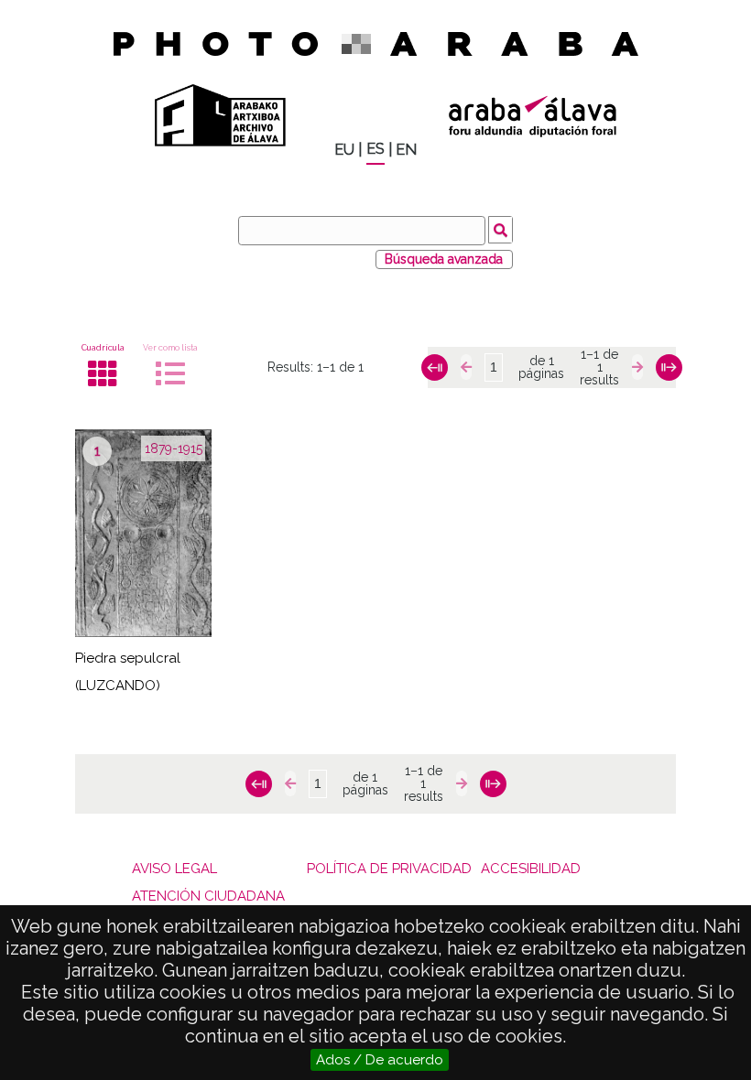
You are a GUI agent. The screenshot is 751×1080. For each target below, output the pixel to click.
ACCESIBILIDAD (531, 868)
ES (375, 148)
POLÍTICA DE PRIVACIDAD (389, 868)
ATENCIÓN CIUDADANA (208, 896)
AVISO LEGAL (174, 868)
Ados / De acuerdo (379, 1060)
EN (406, 149)
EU (344, 149)
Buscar (500, 229)
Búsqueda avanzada (444, 259)
